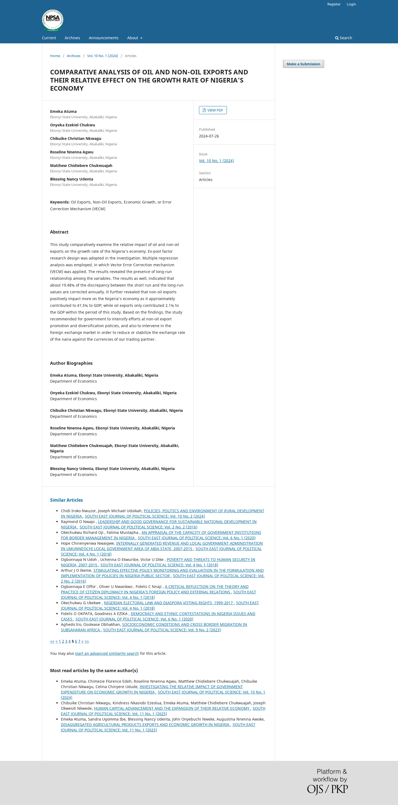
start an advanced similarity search (107, 653)
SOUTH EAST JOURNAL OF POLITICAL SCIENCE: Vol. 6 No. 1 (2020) (197, 537)
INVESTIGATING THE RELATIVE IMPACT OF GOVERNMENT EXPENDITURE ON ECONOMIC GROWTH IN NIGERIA (152, 689)
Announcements (104, 37)
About (133, 37)
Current (49, 37)
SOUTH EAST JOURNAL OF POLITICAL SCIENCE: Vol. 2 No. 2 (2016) (138, 527)
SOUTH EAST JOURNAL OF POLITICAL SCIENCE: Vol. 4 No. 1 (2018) (159, 564)
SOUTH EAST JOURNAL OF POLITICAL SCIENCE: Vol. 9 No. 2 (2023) (162, 629)
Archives (72, 37)
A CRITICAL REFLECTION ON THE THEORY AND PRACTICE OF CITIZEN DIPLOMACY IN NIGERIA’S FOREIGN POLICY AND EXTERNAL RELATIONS (155, 589)
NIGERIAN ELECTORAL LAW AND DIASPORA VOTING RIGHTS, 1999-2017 (169, 602)
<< (52, 641)
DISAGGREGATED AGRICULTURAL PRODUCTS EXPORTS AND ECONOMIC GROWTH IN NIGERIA (145, 724)
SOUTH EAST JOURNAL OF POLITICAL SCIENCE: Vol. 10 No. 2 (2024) (145, 516)
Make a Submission (303, 63)
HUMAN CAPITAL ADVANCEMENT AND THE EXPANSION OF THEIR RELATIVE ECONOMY (172, 708)
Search (345, 37)
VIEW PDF (215, 110)
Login (351, 4)
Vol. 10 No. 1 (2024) (102, 55)
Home (55, 55)
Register (334, 4)
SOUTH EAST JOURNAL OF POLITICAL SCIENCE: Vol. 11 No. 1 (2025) (163, 711)
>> (87, 641)
